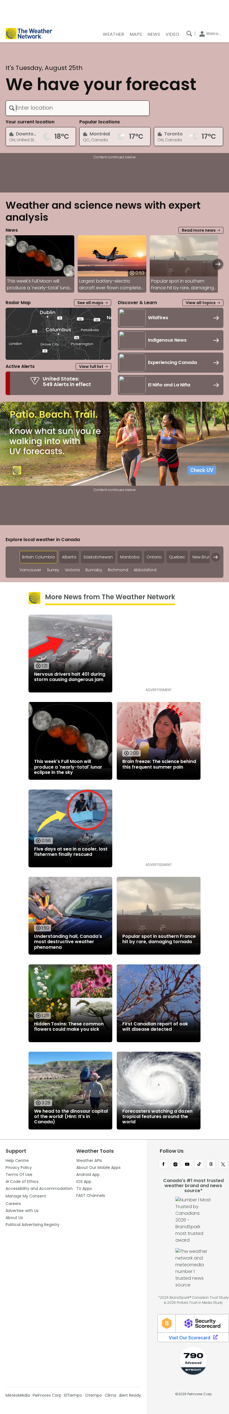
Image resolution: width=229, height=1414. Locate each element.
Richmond (118, 570)
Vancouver (30, 570)
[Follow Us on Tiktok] (199, 1165)
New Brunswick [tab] (206, 557)
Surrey (53, 570)
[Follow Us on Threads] (211, 1165)
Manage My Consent (26, 1196)
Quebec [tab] (177, 557)
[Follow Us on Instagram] (176, 1165)
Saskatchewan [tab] (98, 557)
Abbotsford (145, 570)
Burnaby (93, 570)
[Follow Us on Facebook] (164, 1165)
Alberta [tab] (69, 557)
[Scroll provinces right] (215, 557)
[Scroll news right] (218, 264)
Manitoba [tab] (129, 557)
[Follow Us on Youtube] (187, 1165)
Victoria (72, 570)
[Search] (189, 33)
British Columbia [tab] (38, 557)
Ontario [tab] (154, 557)
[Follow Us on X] (223, 1165)
